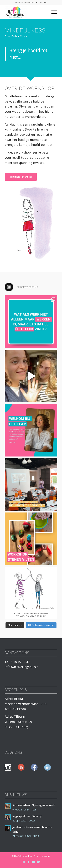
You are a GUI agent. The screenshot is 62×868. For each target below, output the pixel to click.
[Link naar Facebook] (28, 862)
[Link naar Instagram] (23, 862)
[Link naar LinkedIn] (38, 862)
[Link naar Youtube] (33, 862)
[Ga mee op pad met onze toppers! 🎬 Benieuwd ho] (31, 376)
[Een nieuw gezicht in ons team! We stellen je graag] (31, 430)
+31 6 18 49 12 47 (39, 2)
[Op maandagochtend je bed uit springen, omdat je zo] (31, 593)
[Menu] (52, 12)
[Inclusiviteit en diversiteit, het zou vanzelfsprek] (31, 484)
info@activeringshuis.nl (22, 667)
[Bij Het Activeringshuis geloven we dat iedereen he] (31, 321)
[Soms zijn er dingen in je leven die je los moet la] (31, 538)
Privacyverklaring (42, 856)
